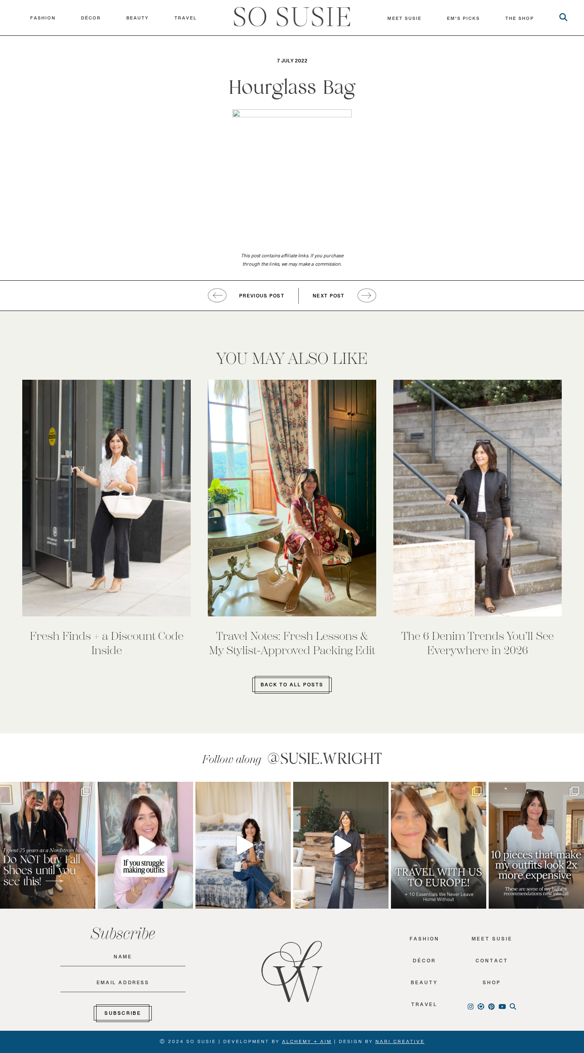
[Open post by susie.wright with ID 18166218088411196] (341, 845)
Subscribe (122, 1014)
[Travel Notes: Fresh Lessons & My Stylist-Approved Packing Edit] (292, 498)
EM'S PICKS (463, 20)
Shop (492, 984)
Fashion (43, 20)
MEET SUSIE (404, 20)
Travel (185, 20)
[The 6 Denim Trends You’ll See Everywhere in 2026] (477, 498)
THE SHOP (519, 20)
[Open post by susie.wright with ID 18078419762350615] (47, 845)
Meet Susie (492, 941)
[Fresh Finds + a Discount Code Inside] (106, 498)
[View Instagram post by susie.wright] (87, 791)
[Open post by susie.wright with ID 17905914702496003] (438, 845)
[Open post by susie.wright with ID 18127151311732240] (536, 845)
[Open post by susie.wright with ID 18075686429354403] (243, 845)
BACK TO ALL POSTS (292, 686)
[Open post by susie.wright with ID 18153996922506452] (145, 845)
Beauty (137, 20)
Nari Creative (400, 1043)
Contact (492, 963)
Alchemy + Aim (307, 1043)
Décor (91, 20)
